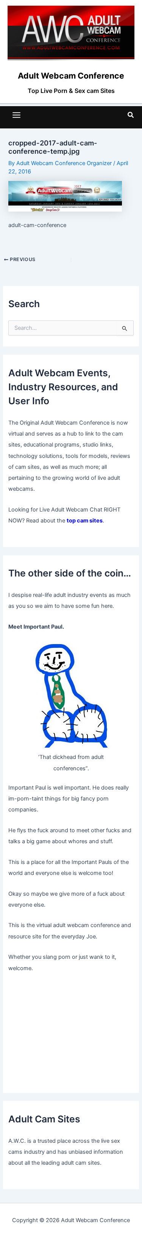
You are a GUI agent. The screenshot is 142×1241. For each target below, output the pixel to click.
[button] (131, 115)
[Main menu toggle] (16, 115)
